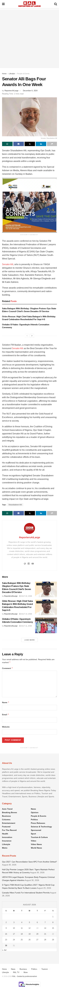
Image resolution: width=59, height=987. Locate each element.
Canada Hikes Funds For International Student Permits (26, 893)
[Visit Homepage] (29, 4)
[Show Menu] (3, 4)
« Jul (4, 950)
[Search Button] (55, 4)
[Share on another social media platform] (52, 144)
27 (37, 940)
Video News (36, 844)
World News (36, 848)
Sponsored (36, 830)
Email (5, 714)
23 (6, 940)
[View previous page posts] (27, 336)
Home (4, 74)
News (33, 809)
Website (6, 727)
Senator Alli (7, 264)
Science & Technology (41, 827)
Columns (6, 819)
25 (22, 940)
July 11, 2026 (26, 626)
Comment (7, 668)
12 (29, 928)
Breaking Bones (9, 812)
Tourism (44, 969)
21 (45, 934)
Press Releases (38, 823)
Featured (6, 827)
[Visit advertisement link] (29, 205)
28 (45, 940)
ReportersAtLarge (11, 91)
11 (22, 928)
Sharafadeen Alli (15, 505)
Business (6, 816)
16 (6, 934)
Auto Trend (7, 809)
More (26, 972)
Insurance (6, 841)
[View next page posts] (32, 336)
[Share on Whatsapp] (7, 144)
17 (14, 934)
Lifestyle (12, 74)
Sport (33, 834)
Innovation (7, 837)
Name (5, 702)
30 (6, 946)
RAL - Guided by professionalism (24, 976)
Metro (4, 848)
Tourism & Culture (39, 837)
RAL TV (16, 972)
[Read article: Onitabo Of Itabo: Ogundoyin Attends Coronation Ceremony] (46, 625)
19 (29, 934)
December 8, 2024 (30, 91)
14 (45, 928)
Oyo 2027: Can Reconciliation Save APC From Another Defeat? (29, 862)
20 (37, 934)
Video (33, 841)
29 (53, 940)
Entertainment (8, 823)
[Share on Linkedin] (41, 144)
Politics (34, 819)
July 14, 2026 (26, 614)
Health (5, 834)
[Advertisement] (29, 39)
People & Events (23, 74)
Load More (29, 640)
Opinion (34, 812)
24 (14, 940)
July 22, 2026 (26, 596)
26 (29, 940)
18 (22, 934)
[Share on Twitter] (30, 144)
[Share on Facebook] (18, 144)
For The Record (9, 830)
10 (14, 928)
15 (53, 928)
